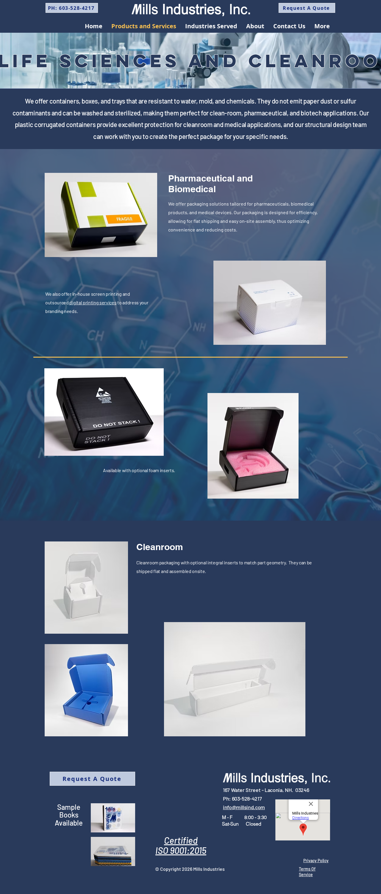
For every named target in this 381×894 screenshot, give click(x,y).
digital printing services (93, 302)
